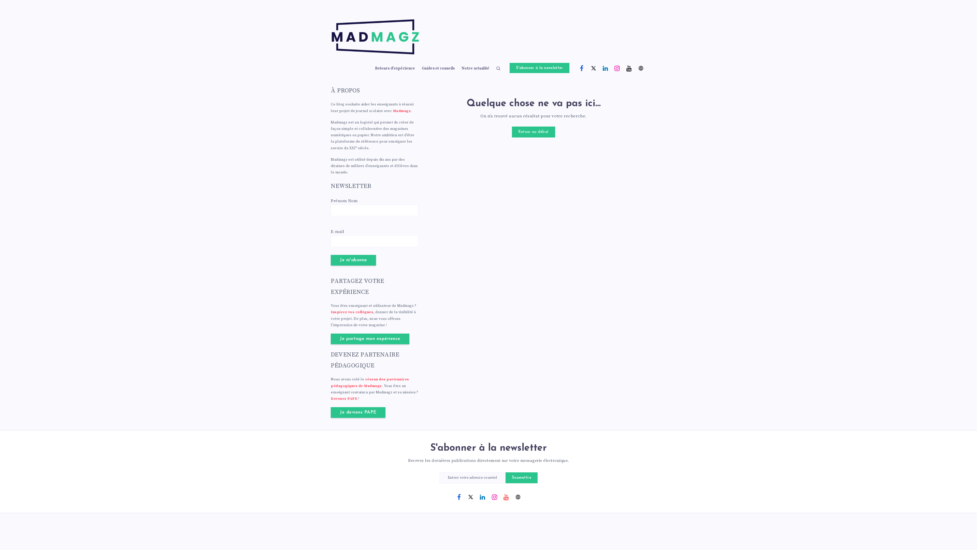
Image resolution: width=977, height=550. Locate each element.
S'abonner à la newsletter (539, 68)
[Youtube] (629, 68)
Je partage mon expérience (370, 339)
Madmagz (402, 111)
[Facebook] (582, 68)
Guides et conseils (438, 68)
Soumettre (521, 478)
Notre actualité (476, 68)
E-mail (337, 232)
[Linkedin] (605, 68)
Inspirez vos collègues (352, 312)
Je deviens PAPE (358, 412)
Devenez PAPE (344, 398)
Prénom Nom (344, 201)
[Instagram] (617, 68)
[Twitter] (593, 68)
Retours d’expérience (395, 68)
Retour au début (533, 132)
